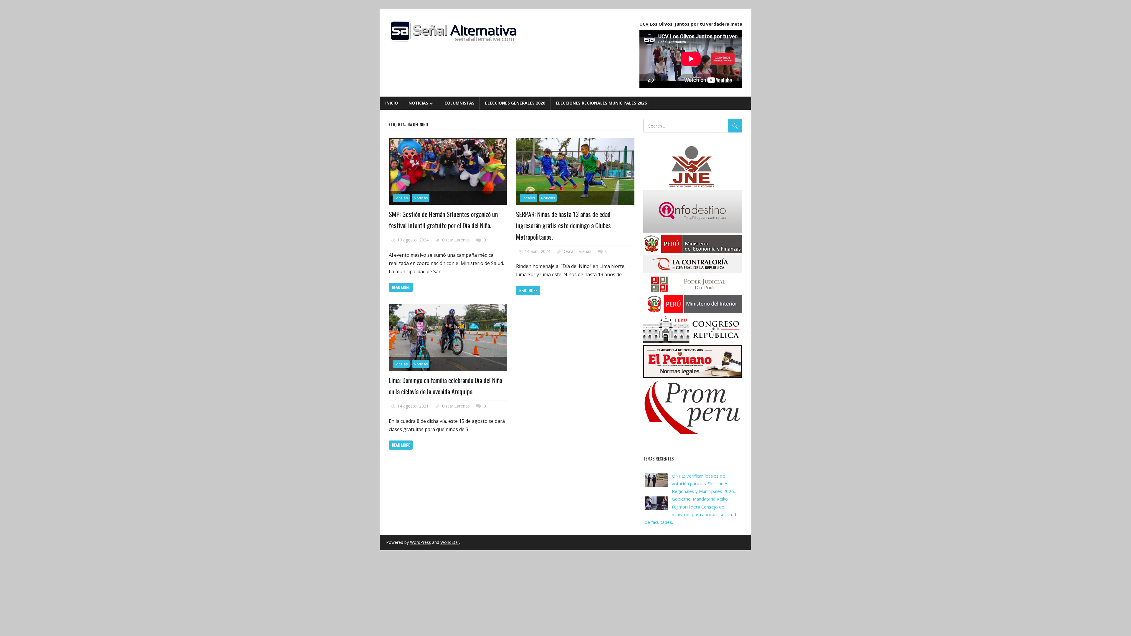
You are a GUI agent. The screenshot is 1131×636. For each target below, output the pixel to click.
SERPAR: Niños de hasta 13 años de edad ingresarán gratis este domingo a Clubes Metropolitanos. (563, 225)
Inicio (391, 103)
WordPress (420, 542)
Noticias (418, 103)
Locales (401, 198)
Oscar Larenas (456, 240)
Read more (401, 287)
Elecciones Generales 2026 (515, 103)
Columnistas (459, 103)
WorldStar (449, 542)
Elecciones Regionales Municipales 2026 (601, 103)
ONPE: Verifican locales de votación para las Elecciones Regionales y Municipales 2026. (703, 483)
